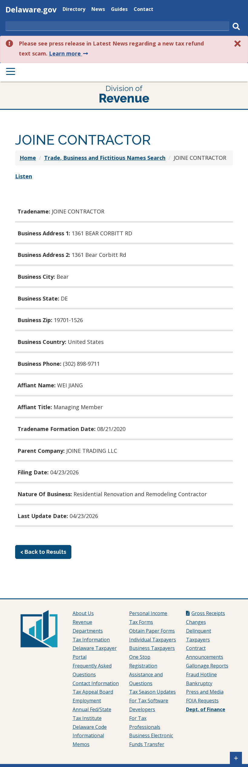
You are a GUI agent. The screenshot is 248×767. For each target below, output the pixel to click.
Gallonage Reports (207, 665)
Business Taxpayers (152, 648)
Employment (87, 700)
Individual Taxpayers (152, 639)
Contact (143, 9)
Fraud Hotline (201, 674)
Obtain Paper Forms (152, 630)
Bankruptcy (199, 683)
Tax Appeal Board (93, 691)
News (98, 9)
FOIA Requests (202, 700)
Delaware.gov (31, 9)
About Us (83, 613)
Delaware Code (90, 727)
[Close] (237, 44)
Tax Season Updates (152, 691)
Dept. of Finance (205, 709)
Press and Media (205, 691)
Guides (119, 9)
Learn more (69, 53)
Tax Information (91, 639)
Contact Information (96, 683)
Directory (74, 9)
